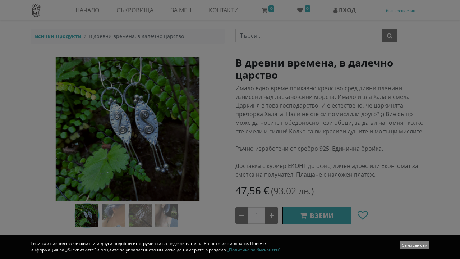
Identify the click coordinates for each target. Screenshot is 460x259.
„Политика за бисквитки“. (254, 250)
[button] (414, 245)
